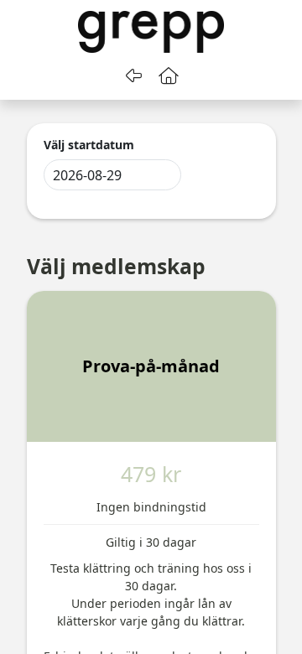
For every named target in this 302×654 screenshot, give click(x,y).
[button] (169, 75)
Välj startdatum (89, 145)
